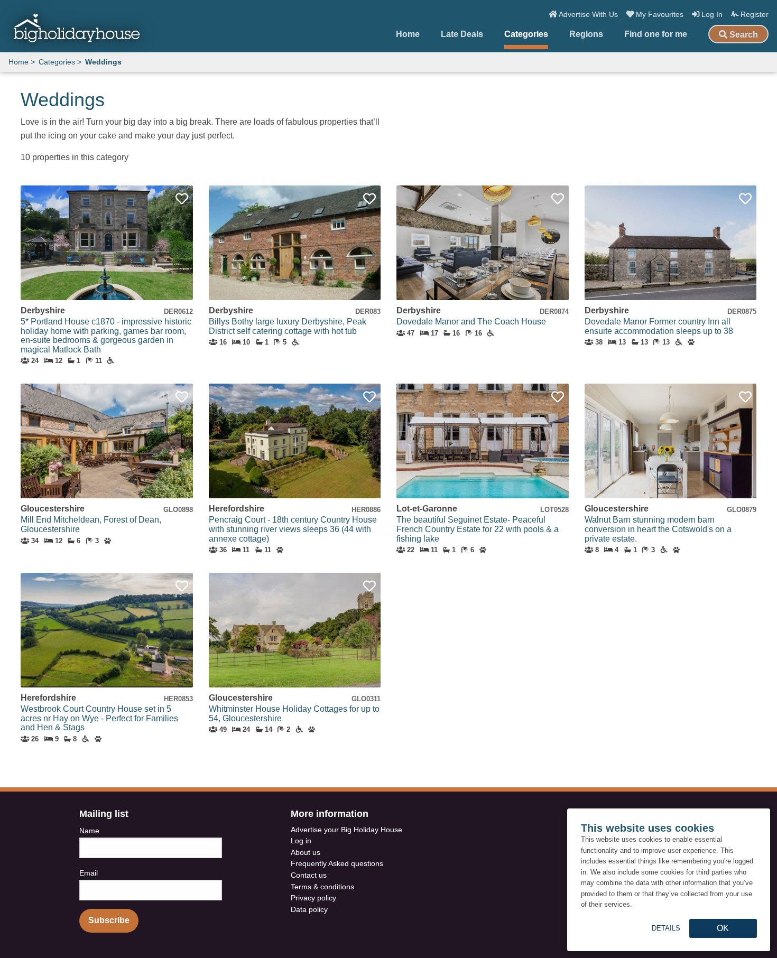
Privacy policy (313, 898)
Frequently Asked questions (337, 863)
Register (753, 14)
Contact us (309, 875)
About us (305, 852)
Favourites (659, 14)
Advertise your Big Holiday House (346, 829)
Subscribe (109, 920)
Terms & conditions (322, 886)
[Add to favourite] (181, 199)
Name (89, 830)
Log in (301, 840)
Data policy (309, 909)
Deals (462, 34)
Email (88, 873)
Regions (586, 34)
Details (666, 928)
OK (723, 928)
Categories (526, 34)
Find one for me (655, 34)
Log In (711, 14)
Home (408, 34)
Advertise (587, 14)
